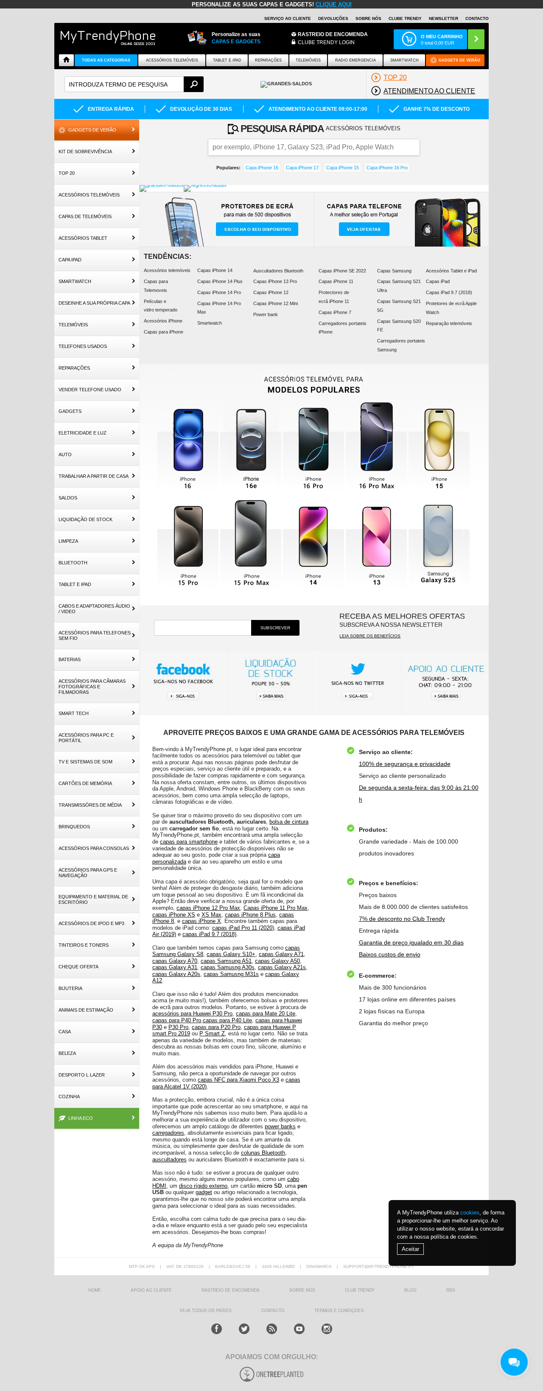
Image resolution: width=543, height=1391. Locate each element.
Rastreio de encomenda (333, 34)
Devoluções (333, 18)
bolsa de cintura (288, 822)
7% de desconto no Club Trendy (402, 918)
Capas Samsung (394, 270)
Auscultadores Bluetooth (278, 270)
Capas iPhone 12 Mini (275, 303)
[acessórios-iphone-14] (314, 544)
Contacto (477, 18)
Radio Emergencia (355, 60)
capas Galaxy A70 (174, 961)
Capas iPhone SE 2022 (342, 270)
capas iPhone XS (173, 914)
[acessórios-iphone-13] (377, 544)
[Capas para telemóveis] (401, 219)
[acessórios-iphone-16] (188, 446)
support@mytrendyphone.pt (378, 1266)
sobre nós (302, 1290)
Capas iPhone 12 (270, 292)
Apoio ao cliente (151, 1290)
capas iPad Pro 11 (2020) (243, 928)
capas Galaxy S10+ (231, 954)
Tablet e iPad (227, 60)
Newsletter (443, 18)
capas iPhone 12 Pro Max (208, 908)
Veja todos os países (205, 1310)
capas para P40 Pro (176, 1020)
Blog (410, 1290)
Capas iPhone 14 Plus (220, 281)
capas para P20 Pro (216, 1027)
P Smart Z (212, 1033)
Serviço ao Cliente (287, 18)
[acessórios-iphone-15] (440, 446)
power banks (280, 1126)
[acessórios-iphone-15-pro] (188, 544)
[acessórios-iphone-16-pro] (314, 446)
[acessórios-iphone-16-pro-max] (377, 446)
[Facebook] (216, 1329)
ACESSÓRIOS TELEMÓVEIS (172, 60)
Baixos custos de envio (389, 954)
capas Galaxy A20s (176, 974)
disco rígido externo (203, 1186)
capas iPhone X (201, 921)
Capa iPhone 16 (262, 167)
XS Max (211, 914)
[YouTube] (299, 1329)
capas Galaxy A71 (281, 954)
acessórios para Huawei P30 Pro (192, 1013)
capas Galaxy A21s (282, 967)
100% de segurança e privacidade (405, 763)
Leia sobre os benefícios (369, 636)
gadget (204, 1192)
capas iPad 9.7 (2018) (209, 934)
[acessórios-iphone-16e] (251, 446)
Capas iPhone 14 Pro (219, 292)
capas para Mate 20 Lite (265, 1013)
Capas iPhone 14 (214, 270)
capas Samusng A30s (228, 967)
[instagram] (327, 1329)
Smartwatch (404, 60)
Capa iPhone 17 (302, 167)
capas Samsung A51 (226, 961)
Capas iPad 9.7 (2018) (449, 292)
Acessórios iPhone (163, 320)
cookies (469, 1212)
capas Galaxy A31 (174, 967)
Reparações (268, 60)
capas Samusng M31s (231, 974)
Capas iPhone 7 (335, 312)
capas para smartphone (189, 842)
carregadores (168, 1133)
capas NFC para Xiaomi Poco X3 (238, 1080)
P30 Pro (178, 1027)
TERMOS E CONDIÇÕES (339, 1310)
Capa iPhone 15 (342, 167)
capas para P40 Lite (227, 1020)
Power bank (265, 314)
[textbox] (134, 84)
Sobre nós (368, 18)
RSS (450, 1290)
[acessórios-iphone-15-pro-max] (251, 544)
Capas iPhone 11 (336, 281)
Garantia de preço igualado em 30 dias (411, 942)
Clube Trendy (405, 18)
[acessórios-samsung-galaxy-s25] (440, 544)
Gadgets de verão (459, 60)
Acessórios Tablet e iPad (451, 270)
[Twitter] (244, 1329)
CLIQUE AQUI (334, 4)
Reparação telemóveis (449, 323)
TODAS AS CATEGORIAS (106, 60)
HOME (94, 1290)
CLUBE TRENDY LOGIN (326, 42)
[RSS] (271, 1329)
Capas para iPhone (163, 331)
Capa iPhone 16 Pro (387, 167)
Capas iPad (438, 281)
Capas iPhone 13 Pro (275, 281)
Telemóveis (308, 60)
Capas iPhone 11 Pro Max (276, 908)
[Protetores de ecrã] (227, 219)
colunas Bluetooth (263, 1153)
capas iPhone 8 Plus (250, 914)
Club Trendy (360, 1290)
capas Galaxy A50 (277, 961)
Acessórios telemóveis (167, 270)
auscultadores (169, 1159)
